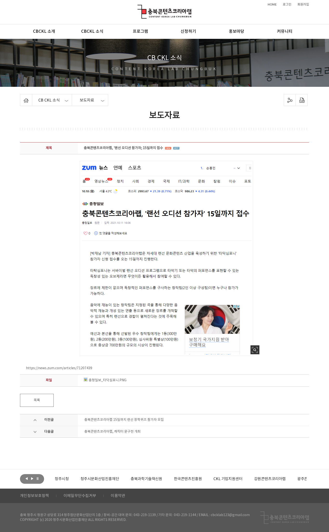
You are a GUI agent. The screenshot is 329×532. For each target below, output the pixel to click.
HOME (272, 5)
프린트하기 (301, 100)
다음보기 (32, 478)
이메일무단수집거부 (80, 496)
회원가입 (303, 5)
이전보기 (26, 478)
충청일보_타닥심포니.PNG (107, 380)
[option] (61, 479)
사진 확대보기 (255, 350)
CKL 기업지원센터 (227, 479)
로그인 (287, 5)
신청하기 (188, 31)
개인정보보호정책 (34, 496)
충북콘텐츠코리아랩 (139, 7)
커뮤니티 (284, 31)
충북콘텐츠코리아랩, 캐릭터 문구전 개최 (112, 432)
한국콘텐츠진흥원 (188, 479)
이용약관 (118, 496)
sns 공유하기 (290, 100)
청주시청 (62, 479)
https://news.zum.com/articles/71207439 (59, 368)
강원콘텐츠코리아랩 (270, 479)
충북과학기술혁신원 (146, 479)
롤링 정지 (37, 478)
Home (21, 96)
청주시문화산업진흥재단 (99, 479)
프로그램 (140, 31)
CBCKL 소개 (44, 31)
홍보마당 (236, 31)
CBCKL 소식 (92, 31)
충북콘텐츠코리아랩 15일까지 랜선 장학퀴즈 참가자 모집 (124, 420)
